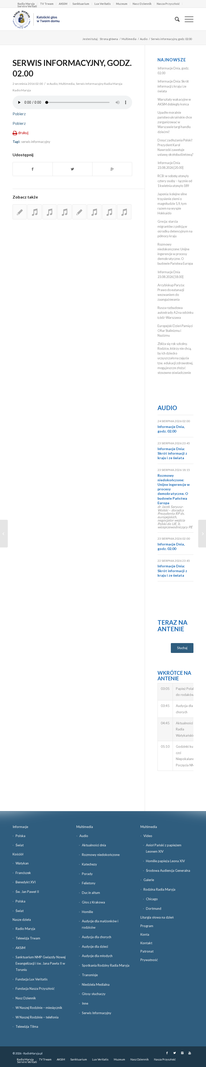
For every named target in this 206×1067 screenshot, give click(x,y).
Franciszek (23, 873)
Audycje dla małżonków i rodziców (100, 924)
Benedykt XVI (26, 882)
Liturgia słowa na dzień (157, 917)
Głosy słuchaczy (94, 994)
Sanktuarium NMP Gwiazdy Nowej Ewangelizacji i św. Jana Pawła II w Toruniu (41, 963)
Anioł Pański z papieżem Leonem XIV (163, 848)
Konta (144, 934)
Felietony (88, 883)
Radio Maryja (25, 929)
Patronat (146, 951)
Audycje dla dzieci (95, 946)
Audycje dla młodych (97, 956)
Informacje (20, 827)
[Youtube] (189, 1053)
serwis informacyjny (35, 142)
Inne (85, 1003)
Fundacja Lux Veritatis (31, 979)
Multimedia (129, 39)
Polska (20, 836)
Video (147, 836)
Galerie (148, 880)
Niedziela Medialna (96, 984)
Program (146, 926)
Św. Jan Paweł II (27, 892)
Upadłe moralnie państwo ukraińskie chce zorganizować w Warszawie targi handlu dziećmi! (175, 122)
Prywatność (149, 960)
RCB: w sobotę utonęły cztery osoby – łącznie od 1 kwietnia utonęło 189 (175, 180)
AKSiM (63, 3)
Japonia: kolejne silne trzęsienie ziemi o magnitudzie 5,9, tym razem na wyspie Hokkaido (172, 203)
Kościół (18, 854)
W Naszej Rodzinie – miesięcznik (39, 1008)
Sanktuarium (81, 3)
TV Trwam (47, 3)
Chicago (152, 899)
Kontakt (146, 943)
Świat (20, 845)
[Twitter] (174, 1053)
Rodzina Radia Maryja (159, 889)
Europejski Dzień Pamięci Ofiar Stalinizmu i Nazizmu (175, 330)
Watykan (22, 863)
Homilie (87, 912)
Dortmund (153, 908)
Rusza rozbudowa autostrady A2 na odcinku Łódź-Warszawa (175, 312)
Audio (143, 39)
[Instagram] (182, 1053)
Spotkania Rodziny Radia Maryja (105, 965)
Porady (87, 874)
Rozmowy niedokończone (101, 855)
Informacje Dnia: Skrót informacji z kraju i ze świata (173, 86)
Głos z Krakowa (93, 902)
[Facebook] (167, 1053)
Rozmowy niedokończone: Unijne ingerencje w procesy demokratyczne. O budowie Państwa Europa (175, 254)
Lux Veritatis (102, 3)
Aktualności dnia (94, 845)
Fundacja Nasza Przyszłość (35, 988)
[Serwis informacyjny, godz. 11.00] (64, 211)
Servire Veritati (27, 6)
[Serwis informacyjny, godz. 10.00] (79, 211)
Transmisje (90, 975)
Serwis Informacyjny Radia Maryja (99, 84)
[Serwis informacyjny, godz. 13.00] (34, 211)
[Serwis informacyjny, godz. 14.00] (124, 211)
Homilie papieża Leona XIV (165, 861)
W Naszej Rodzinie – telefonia (37, 1017)
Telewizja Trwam (28, 938)
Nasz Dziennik (142, 3)
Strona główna (109, 39)
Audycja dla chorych (96, 937)
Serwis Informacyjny (96, 1013)
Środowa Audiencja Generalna (168, 870)
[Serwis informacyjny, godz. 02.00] (94, 211)
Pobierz (19, 113)
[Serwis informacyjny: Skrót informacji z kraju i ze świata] (20, 211)
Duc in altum (91, 893)
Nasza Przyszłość (168, 3)
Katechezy (89, 864)
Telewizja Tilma (27, 1026)
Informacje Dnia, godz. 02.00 (171, 428)
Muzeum (121, 3)
